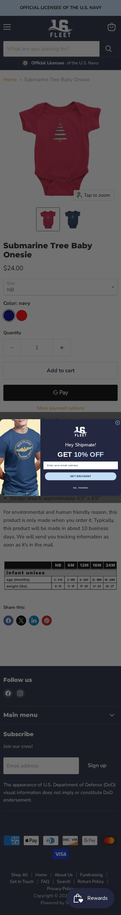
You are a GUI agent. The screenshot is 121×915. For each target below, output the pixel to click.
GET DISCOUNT (80, 476)
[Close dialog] (117, 422)
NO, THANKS (80, 488)
